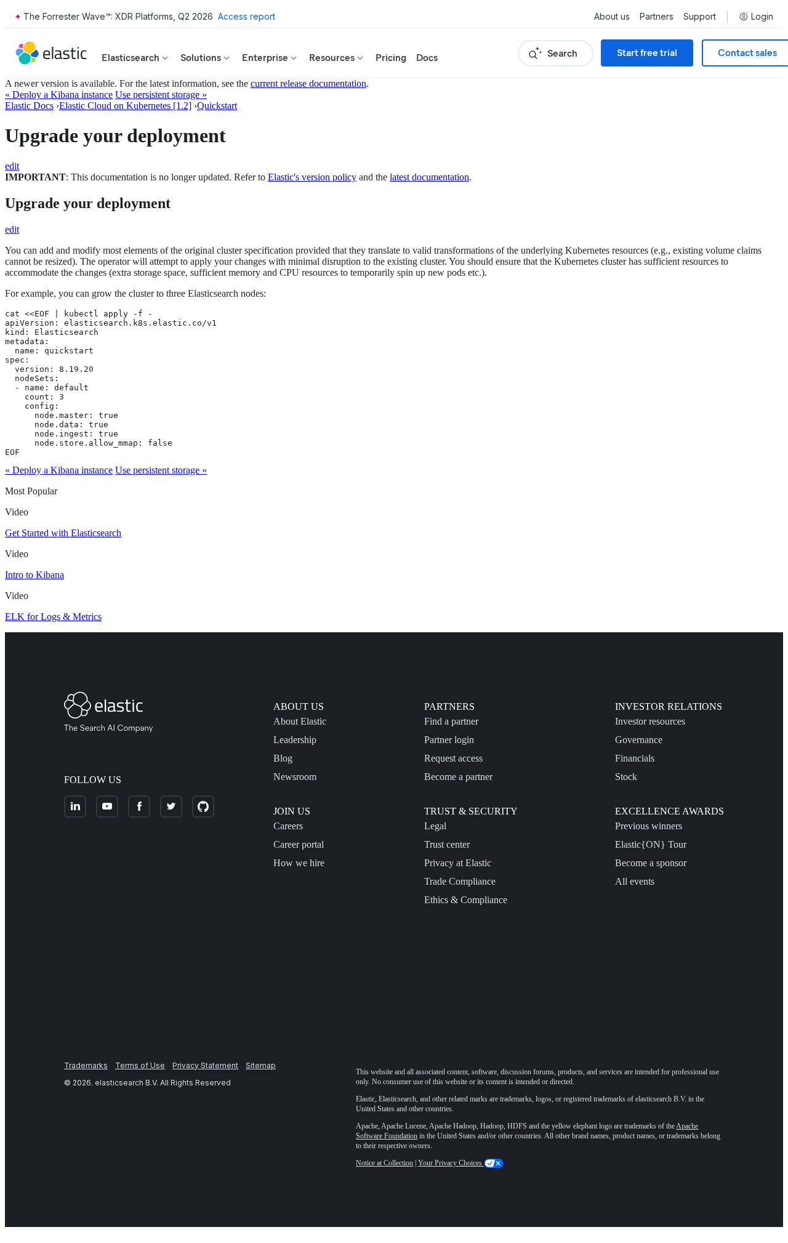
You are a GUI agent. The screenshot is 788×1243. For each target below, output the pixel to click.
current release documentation (308, 83)
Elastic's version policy (312, 177)
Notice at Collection (384, 1163)
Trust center (447, 844)
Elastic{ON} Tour (650, 844)
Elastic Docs (29, 105)
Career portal (298, 844)
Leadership (294, 739)
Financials (634, 758)
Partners (656, 16)
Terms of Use (140, 1065)
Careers (288, 826)
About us (612, 16)
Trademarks (86, 1065)
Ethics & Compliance (465, 900)
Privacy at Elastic (457, 863)
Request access (453, 758)
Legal (435, 826)
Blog (282, 758)
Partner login (449, 739)
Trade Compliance (460, 881)
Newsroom (294, 776)
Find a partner (451, 721)
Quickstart (217, 105)
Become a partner (458, 776)
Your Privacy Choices (451, 1163)
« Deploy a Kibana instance (59, 94)
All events (634, 881)
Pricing (391, 57)
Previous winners (648, 826)
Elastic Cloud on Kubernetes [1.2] (125, 105)
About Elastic (299, 721)
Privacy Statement (205, 1065)
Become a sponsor (650, 863)
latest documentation (429, 177)
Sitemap (261, 1065)
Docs (427, 57)
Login (762, 17)
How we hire (298, 863)
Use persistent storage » (161, 94)
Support (699, 16)
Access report (246, 16)
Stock (626, 776)
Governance (638, 739)
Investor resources (650, 721)
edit (12, 166)
